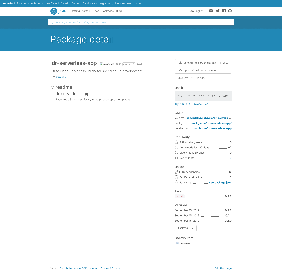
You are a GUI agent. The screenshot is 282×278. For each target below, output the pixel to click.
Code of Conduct (111, 268)
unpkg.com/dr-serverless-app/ (211, 123)
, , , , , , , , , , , (189, 172)
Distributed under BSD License (78, 268)
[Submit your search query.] (51, 22)
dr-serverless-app (194, 77)
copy (225, 62)
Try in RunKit (182, 104)
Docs (96, 11)
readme (64, 87)
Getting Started (80, 11)
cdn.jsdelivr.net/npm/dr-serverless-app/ (212, 117)
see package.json (220, 182)
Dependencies (191, 172)
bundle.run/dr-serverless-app (212, 128)
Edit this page (223, 268)
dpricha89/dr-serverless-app (201, 70)
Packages (108, 11)
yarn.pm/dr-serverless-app (200, 62)
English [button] (199, 11)
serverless (61, 77)
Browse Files (200, 104)
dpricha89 (108, 64)
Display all (183, 228)
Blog (119, 11)
